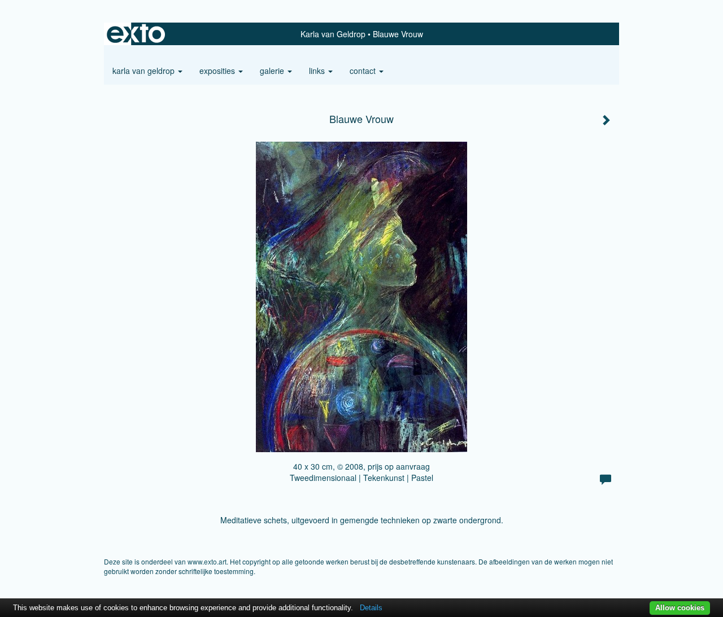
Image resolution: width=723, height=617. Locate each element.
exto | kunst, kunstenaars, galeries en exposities (136, 34)
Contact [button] (364, 70)
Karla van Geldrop (332, 34)
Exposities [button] (218, 70)
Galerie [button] (273, 70)
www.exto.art (207, 561)
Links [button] (318, 70)
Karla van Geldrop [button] (144, 70)
